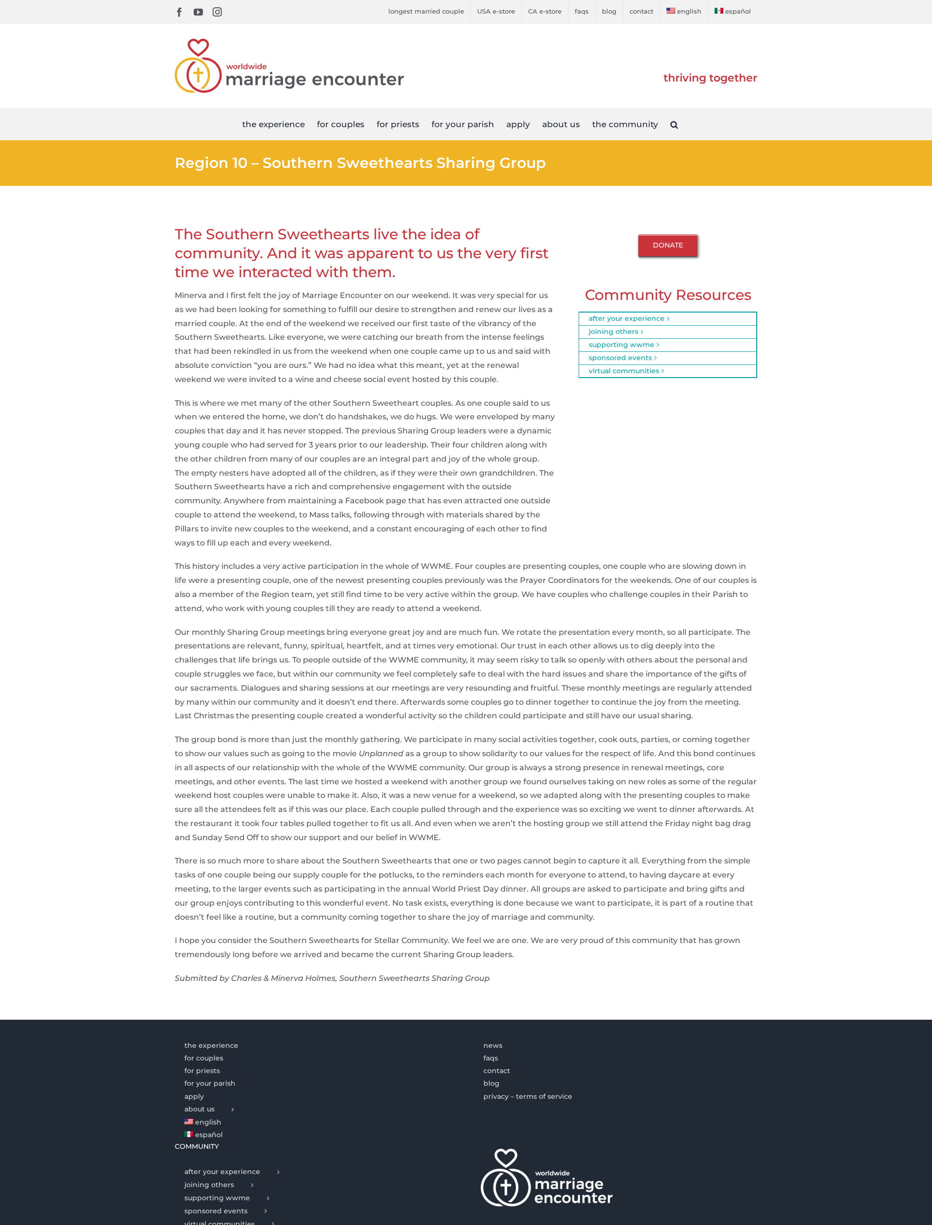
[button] (674, 124)
